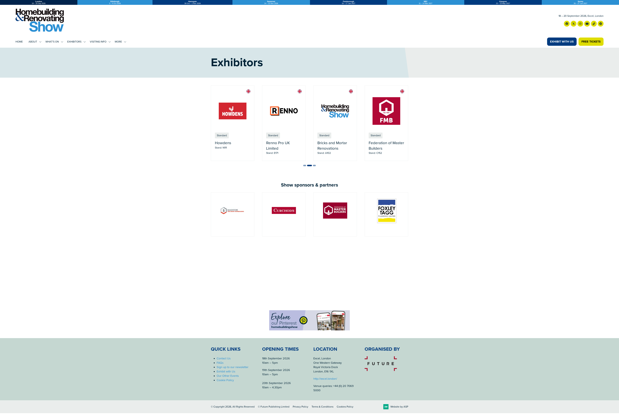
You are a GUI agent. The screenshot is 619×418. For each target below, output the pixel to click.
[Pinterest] (601, 24)
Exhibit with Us (226, 371)
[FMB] (283, 214)
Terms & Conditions (322, 406)
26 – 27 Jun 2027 (580, 2)
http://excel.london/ (325, 378)
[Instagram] (580, 24)
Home (19, 41)
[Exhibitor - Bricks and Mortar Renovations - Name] (232, 123)
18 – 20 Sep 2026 (38, 2)
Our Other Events (228, 376)
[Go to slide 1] (304, 165)
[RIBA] (386, 214)
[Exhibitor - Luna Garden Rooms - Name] (335, 123)
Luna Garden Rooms (334, 143)
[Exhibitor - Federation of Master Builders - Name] (283, 123)
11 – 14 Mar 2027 (425, 2)
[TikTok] (594, 24)
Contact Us (224, 358)
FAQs (220, 363)
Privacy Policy (300, 406)
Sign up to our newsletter (232, 367)
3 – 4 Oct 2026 (115, 2)
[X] (573, 24)
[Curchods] (232, 214)
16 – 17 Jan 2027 (348, 2)
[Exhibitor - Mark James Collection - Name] (386, 123)
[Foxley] (335, 214)
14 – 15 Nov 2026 (271, 2)
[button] (562, 42)
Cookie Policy (225, 380)
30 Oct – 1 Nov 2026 (192, 2)
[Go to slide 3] (313, 165)
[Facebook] (567, 24)
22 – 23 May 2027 (503, 2)
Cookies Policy (345, 406)
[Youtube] (587, 24)
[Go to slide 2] (308, 165)
